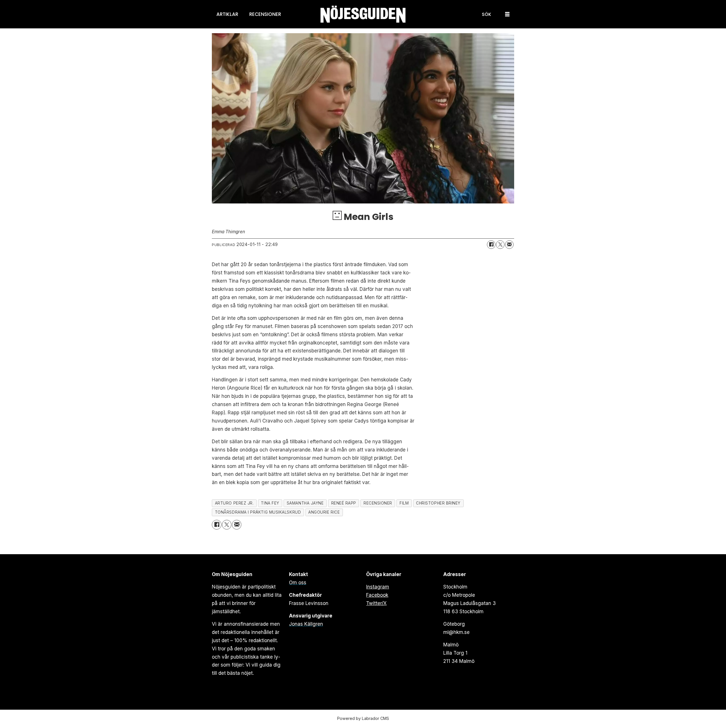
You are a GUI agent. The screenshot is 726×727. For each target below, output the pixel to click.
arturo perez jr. (234, 503)
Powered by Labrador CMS (363, 718)
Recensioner (265, 14)
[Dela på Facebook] (491, 244)
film (404, 503)
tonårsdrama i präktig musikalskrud (258, 512)
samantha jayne (305, 503)
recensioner (378, 503)
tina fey (270, 503)
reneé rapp (343, 503)
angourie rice (324, 512)
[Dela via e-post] (509, 244)
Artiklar (227, 14)
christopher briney (438, 503)
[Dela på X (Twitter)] (500, 244)
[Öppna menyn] (507, 14)
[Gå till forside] (363, 14)
